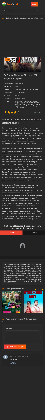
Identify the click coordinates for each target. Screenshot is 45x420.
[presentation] (36, 289)
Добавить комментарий (15, 347)
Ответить (13, 362)
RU (12, 4)
